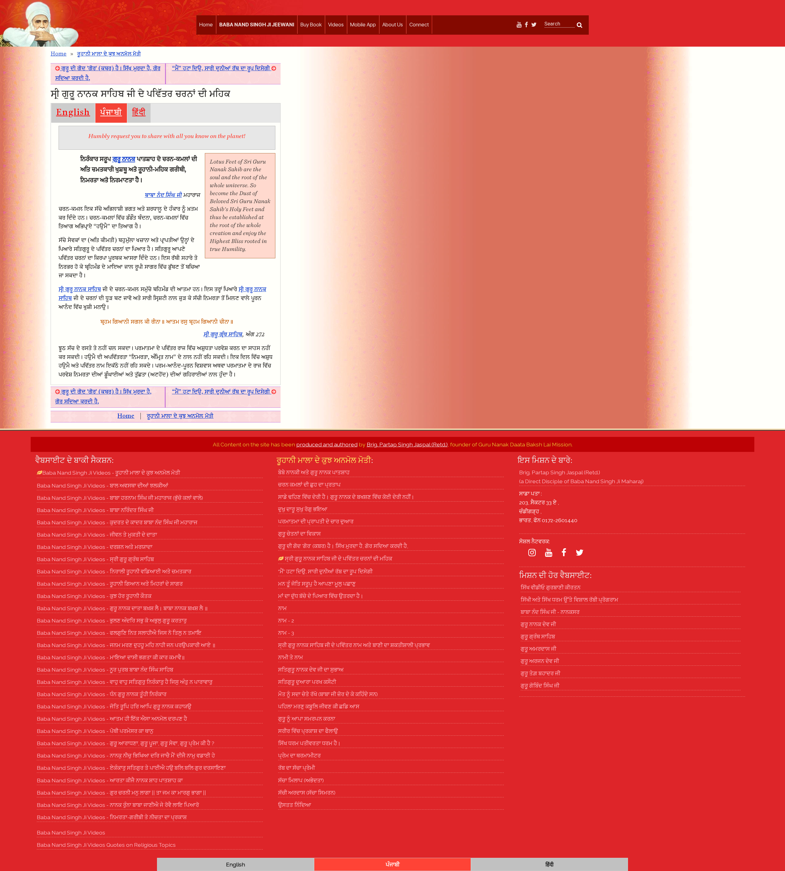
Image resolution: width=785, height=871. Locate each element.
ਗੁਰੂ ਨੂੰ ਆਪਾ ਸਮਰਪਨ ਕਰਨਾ (306, 718)
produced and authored (327, 444)
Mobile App (363, 24)
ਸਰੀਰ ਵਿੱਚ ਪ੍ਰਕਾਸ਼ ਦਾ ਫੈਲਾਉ (308, 731)
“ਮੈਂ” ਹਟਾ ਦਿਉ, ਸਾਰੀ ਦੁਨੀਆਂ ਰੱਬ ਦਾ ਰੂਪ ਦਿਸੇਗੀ (221, 69)
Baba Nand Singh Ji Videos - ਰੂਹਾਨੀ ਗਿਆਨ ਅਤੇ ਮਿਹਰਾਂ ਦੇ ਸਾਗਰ (110, 583)
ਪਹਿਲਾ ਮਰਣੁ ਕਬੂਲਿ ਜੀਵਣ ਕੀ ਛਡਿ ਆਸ (318, 706)
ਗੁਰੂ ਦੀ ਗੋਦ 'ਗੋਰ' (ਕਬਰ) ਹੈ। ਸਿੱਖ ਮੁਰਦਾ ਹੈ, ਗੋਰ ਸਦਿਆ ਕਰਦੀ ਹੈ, (343, 546)
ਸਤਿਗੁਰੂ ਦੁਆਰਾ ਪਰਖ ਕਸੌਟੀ (307, 682)
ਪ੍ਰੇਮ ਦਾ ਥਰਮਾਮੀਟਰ (299, 755)
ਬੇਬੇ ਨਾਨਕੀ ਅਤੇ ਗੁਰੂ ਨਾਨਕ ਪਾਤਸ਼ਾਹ (314, 472)
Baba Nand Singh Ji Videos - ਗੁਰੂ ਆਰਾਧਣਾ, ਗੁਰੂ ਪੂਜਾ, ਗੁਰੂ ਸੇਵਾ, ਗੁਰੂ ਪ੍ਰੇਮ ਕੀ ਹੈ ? (125, 743)
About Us (392, 24)
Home (206, 24)
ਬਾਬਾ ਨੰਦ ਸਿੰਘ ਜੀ (163, 195)
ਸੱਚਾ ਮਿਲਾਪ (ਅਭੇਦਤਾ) (301, 780)
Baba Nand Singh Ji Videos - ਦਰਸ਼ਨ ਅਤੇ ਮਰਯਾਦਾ (94, 547)
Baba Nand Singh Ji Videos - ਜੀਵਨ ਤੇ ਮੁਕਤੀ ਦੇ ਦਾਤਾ (97, 534)
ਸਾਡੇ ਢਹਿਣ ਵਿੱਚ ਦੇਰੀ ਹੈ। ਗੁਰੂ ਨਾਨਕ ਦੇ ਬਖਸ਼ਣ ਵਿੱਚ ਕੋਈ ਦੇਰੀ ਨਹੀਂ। (346, 497)
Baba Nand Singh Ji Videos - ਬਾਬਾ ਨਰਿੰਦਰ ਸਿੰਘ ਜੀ (95, 510)
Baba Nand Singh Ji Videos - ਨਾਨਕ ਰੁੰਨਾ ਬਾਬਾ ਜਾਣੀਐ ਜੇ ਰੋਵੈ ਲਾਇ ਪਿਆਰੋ (118, 805)
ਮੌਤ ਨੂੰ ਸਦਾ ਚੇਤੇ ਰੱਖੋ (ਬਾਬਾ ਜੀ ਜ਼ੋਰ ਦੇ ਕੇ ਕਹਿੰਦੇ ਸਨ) (328, 694)
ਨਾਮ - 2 (286, 620)
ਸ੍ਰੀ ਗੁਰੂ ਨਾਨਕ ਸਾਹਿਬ (80, 290)
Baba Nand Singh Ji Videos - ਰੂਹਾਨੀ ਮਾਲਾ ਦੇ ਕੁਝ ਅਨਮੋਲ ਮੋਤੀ (111, 472)
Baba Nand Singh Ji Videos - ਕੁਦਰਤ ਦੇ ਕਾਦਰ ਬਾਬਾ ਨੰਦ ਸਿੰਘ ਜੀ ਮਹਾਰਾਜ (117, 522)
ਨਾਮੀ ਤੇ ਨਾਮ (290, 657)
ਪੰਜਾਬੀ (111, 113)
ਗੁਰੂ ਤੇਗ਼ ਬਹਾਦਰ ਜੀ (540, 673)
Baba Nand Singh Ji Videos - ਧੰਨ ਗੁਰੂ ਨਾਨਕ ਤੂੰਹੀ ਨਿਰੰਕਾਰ (102, 694)
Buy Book (311, 24)
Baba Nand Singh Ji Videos (71, 832)
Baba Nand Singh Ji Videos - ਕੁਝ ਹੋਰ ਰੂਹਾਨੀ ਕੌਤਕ (94, 596)
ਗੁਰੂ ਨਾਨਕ (124, 159)
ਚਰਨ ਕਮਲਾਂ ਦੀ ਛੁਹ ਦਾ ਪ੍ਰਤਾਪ (309, 484)
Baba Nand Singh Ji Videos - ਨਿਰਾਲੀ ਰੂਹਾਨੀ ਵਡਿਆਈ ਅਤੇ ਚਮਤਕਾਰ (114, 571)
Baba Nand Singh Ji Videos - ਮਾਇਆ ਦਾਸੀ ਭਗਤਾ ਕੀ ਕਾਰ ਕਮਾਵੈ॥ (111, 657)
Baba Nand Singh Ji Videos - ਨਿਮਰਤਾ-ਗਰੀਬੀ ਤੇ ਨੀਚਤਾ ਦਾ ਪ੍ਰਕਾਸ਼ (112, 817)
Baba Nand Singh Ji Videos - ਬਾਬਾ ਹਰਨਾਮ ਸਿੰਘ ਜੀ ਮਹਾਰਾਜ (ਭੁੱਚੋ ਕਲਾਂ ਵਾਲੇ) (120, 498)
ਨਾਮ (282, 608)
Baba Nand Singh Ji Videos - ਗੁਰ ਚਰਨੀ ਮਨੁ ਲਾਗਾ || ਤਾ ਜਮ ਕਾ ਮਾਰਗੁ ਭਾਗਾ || (121, 792)
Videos (336, 24)
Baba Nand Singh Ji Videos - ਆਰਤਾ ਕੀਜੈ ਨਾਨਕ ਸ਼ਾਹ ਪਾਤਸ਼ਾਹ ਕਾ (110, 780)
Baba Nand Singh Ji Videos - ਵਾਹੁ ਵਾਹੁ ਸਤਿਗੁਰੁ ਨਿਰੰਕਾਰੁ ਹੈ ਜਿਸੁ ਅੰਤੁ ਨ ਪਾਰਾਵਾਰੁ (125, 682)
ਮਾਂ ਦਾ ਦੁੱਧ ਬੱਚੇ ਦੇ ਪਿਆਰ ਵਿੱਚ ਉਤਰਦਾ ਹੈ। (320, 596)
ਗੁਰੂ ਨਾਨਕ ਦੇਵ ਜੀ (538, 624)
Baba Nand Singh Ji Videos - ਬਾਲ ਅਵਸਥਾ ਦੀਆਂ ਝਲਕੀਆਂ (102, 485)
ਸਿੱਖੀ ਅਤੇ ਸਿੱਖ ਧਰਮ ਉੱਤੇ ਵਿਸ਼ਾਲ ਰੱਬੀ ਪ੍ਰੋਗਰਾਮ (569, 599)
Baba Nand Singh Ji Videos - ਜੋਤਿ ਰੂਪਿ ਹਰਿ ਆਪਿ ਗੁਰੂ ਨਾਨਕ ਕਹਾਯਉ (114, 706)
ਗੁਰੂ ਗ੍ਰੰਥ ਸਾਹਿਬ (538, 636)
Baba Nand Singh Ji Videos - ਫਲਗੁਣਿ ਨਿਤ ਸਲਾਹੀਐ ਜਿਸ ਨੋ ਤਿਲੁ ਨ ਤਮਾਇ (119, 633)
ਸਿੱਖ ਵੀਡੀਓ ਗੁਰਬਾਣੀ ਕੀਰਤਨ (550, 587)
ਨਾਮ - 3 (286, 633)
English (73, 113)
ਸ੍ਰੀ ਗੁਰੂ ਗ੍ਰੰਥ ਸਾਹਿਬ (223, 335)
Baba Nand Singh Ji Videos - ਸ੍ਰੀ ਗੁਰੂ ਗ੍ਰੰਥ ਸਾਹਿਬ (95, 559)
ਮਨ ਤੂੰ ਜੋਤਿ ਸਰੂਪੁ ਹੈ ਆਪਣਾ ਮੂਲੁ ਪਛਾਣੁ (317, 583)
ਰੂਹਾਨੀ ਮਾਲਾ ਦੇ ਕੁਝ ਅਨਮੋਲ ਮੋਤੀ (109, 54)
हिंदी (139, 113)
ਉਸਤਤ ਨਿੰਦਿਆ (294, 805)
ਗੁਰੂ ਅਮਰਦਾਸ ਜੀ (538, 649)
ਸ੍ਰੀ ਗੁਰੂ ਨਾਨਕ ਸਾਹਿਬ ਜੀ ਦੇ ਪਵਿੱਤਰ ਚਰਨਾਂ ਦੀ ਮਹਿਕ (338, 558)
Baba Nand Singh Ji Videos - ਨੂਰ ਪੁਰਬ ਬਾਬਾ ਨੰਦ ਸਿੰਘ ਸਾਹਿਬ (105, 669)
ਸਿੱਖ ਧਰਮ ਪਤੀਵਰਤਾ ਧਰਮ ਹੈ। (309, 743)
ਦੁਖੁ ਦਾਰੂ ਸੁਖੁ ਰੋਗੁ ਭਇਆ (302, 509)
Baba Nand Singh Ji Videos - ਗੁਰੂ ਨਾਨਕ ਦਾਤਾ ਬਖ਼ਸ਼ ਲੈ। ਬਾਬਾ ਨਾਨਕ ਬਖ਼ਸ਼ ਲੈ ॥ (122, 608)
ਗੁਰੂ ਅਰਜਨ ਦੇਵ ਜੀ (540, 661)
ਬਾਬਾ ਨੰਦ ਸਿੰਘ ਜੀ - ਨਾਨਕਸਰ (550, 612)
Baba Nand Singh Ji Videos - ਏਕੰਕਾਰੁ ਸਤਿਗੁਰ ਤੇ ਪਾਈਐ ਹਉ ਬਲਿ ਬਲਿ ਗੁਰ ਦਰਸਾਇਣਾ (131, 768)
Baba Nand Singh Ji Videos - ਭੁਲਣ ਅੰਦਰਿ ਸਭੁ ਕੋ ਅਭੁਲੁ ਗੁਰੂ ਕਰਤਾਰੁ (112, 620)
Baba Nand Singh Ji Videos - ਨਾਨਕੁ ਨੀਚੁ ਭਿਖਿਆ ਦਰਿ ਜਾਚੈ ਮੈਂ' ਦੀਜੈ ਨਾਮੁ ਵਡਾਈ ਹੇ (126, 755)
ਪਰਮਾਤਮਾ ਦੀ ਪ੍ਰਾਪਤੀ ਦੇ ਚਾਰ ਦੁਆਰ (316, 521)
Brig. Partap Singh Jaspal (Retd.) (407, 444)
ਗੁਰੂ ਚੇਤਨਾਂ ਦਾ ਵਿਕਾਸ (299, 533)
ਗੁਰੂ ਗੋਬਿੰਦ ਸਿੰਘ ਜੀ (540, 685)
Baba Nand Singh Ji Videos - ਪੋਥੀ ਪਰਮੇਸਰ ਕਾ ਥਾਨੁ (95, 731)
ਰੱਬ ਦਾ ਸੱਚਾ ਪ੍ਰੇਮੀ (296, 768)
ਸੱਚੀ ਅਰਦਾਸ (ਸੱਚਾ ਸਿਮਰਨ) (306, 792)
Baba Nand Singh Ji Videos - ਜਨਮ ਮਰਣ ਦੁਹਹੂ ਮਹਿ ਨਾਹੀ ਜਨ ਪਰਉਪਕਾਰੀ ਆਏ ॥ (126, 645)
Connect (419, 24)
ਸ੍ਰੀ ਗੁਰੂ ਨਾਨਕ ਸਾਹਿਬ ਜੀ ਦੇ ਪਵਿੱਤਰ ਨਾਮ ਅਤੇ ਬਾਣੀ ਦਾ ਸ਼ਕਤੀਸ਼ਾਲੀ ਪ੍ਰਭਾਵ (354, 645)
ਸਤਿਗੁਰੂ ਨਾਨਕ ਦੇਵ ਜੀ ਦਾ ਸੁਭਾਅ (310, 669)
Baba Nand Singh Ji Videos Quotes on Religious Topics (106, 845)
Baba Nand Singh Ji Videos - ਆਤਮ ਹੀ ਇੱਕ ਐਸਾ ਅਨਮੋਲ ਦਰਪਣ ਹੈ (112, 718)
